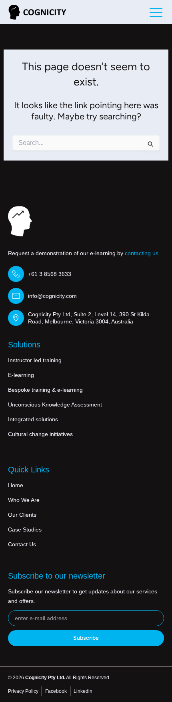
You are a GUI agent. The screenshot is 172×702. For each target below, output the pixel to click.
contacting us (141, 253)
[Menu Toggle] (156, 12)
